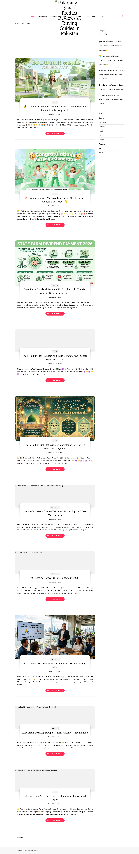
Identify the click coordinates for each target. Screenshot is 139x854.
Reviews (79, 16)
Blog (102, 16)
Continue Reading (55, 133)
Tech (71, 16)
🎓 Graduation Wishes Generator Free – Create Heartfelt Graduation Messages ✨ (110, 46)
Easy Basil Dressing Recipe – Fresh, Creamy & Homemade (55, 732)
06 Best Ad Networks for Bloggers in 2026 (54, 577)
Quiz (87, 16)
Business (53, 16)
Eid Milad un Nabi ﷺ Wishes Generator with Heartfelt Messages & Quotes (111, 99)
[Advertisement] (55, 44)
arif (61, 114)
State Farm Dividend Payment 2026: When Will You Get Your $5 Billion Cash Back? (111, 75)
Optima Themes (33, 850)
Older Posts (22, 837)
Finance (63, 16)
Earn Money (42, 16)
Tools (55, 102)
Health (54, 728)
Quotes (95, 16)
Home (33, 16)
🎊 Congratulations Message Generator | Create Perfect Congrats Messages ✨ (111, 60)
